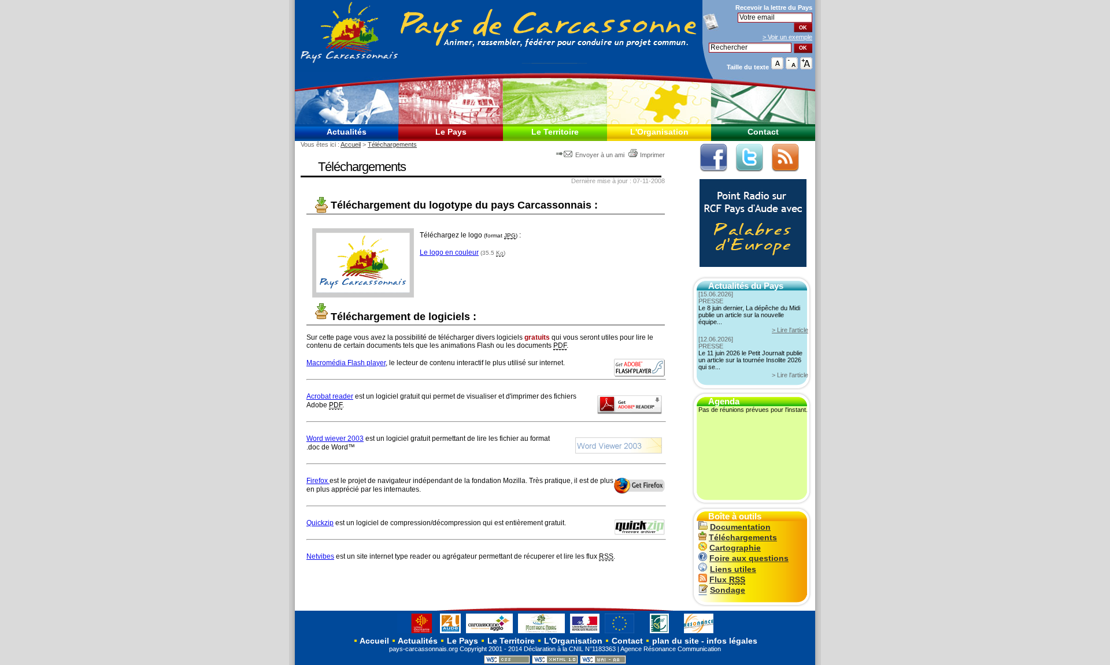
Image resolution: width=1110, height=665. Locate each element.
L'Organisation (659, 132)
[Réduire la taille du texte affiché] (792, 66)
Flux (727, 579)
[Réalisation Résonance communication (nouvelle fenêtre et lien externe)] (698, 632)
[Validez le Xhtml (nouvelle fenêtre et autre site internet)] (555, 661)
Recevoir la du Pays (773, 7)
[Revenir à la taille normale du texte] (777, 66)
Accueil (351, 144)
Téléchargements (392, 144)
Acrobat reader (329, 396)
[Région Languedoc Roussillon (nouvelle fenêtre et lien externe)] (415, 632)
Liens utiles (733, 569)
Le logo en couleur (449, 252)
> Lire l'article (790, 329)
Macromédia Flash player (346, 363)
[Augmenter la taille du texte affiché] (806, 66)
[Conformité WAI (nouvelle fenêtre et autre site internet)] (603, 661)
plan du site (675, 640)
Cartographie (735, 548)
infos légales (731, 640)
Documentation (740, 527)
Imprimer (652, 154)
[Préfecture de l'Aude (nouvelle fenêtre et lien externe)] (584, 632)
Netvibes (320, 556)
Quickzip (320, 523)
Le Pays (451, 132)
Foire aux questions (749, 558)
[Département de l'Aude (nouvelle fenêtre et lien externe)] (450, 632)
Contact (763, 132)
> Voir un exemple (787, 37)
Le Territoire (555, 132)
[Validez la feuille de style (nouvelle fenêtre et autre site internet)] (507, 661)
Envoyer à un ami (600, 154)
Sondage (727, 590)
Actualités (347, 132)
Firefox (318, 481)
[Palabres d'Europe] (750, 273)
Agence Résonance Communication (670, 648)
